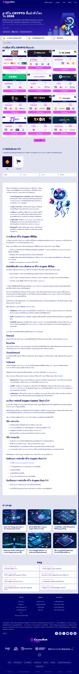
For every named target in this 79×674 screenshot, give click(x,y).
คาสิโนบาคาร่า (40, 601)
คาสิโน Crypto (48, 2)
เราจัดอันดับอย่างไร (21, 610)
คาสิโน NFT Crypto (58, 604)
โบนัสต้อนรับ (40, 281)
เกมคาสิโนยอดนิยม (51, 372)
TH (4, 633)
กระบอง (15, 388)
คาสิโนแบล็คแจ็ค (40, 604)
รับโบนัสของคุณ (14, 67)
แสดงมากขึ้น (39, 140)
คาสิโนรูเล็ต (40, 607)
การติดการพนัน (9, 671)
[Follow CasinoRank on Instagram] (59, 633)
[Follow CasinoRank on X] (63, 633)
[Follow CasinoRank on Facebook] (55, 633)
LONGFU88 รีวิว (14, 70)
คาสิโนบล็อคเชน (58, 601)
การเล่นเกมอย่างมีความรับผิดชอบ (23, 671)
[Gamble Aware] (61, 648)
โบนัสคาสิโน (32, 219)
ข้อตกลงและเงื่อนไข (48, 671)
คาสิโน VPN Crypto (58, 610)
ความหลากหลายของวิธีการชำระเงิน (24, 463)
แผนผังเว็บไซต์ (69, 671)
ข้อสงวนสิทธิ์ (37, 671)
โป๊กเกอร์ (22, 388)
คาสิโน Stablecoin (59, 607)
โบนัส (69, 2)
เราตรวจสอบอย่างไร (20, 607)
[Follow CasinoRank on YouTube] (67, 633)
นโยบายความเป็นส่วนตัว (21, 615)
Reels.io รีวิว (39, 70)
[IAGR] (7, 648)
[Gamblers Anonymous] (15, 648)
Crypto (58, 2)
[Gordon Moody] (40, 648)
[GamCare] (26, 648)
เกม (64, 2)
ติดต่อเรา (21, 604)
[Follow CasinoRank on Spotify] (70, 633)
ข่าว (76, 2)
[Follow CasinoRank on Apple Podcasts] (74, 633)
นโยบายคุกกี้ (59, 671)
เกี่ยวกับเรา (21, 601)
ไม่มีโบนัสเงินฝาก (33, 324)
